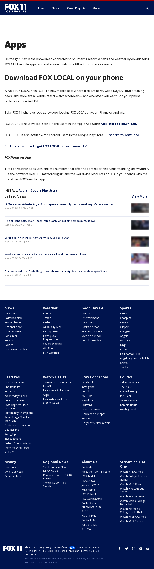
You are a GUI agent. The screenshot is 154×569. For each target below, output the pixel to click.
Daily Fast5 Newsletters (96, 423)
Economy (10, 467)
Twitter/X (87, 405)
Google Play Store (43, 190)
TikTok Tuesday (91, 340)
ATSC (85, 511)
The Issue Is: (12, 387)
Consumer (11, 336)
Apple (23, 190)
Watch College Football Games (134, 477)
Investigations (13, 438)
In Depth (10, 391)
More (96, 8)
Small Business (14, 471)
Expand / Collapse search (147, 8)
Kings (123, 345)
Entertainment (13, 331)
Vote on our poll (91, 336)
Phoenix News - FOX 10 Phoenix (57, 476)
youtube (141, 549)
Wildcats (125, 340)
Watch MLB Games (132, 484)
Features (12, 377)
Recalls (9, 340)
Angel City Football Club (134, 358)
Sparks (124, 367)
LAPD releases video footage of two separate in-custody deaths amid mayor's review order (59, 204)
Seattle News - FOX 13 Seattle (56, 484)
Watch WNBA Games (133, 516)
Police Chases (13, 322)
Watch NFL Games (131, 471)
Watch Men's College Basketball (133, 502)
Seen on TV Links (92, 331)
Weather (50, 308)
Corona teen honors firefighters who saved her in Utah (37, 237)
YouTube (87, 396)
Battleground (128, 409)
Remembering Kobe (17, 447)
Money (10, 462)
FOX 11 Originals (15, 382)
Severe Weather (52, 344)
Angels (124, 336)
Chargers (125, 318)
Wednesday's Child (16, 396)
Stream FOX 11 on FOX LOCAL (57, 384)
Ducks (124, 349)
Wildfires (48, 348)
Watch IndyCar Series (133, 496)
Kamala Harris (128, 405)
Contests (87, 467)
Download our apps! (94, 414)
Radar (46, 322)
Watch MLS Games (131, 521)
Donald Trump (129, 391)
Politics (9, 345)
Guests (86, 313)
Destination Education (18, 425)
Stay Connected (95, 377)
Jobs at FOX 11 (91, 485)
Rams (123, 313)
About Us (89, 462)
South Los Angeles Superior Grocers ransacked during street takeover (46, 254)
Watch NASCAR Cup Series (132, 490)
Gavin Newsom (129, 400)
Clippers (125, 327)
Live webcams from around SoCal (55, 400)
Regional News (55, 462)
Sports (125, 308)
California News (14, 318)
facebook (119, 549)
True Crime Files (14, 400)
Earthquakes (50, 331)
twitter (127, 549)
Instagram (88, 387)
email (148, 549)
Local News (12, 313)
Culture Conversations (18, 443)
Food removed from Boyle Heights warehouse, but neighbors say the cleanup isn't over (56, 271)
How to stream (91, 409)
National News (14, 327)
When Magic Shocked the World (18, 418)
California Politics (130, 382)
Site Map (87, 529)
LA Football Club (130, 354)
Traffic (47, 318)
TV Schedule (89, 476)
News (9, 308)
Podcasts (87, 418)
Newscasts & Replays (56, 390)
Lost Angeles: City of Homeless (17, 406)
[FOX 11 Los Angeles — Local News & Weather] (17, 8)
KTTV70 (9, 452)
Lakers (124, 322)
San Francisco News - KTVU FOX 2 (56, 468)
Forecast (48, 313)
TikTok (86, 391)
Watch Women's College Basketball (131, 510)
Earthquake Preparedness (51, 337)
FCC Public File (90, 494)
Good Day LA (92, 308)
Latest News (15, 196)
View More (140, 196)
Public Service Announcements (91, 504)
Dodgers (125, 331)
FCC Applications (92, 498)
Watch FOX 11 (54, 377)
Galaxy (124, 363)
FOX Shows (88, 480)
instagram (134, 549)
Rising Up (10, 434)
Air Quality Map (52, 327)
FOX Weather (51, 353)
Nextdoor (87, 400)
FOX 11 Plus (89, 515)
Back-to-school (91, 327)
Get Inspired (12, 429)
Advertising (88, 489)
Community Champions (19, 413)
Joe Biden (126, 396)
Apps (46, 395)
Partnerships (89, 524)
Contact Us (88, 520)
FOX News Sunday (16, 349)
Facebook (88, 382)
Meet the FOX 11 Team (96, 471)
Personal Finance (15, 476)
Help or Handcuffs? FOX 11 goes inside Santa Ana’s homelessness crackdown (50, 221)
